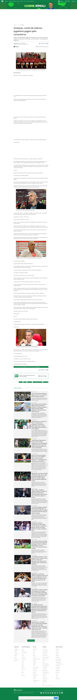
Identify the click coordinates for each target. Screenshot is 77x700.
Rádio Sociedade (58, 660)
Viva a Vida (23, 675)
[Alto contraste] (14, 46)
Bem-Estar (23, 650)
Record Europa (58, 665)
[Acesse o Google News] (46, 43)
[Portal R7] (2, 1)
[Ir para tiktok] (55, 693)
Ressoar (57, 673)
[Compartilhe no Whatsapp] (44, 43)
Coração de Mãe (45, 670)
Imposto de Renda (35, 667)
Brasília (11, 1)
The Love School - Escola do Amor (48, 685)
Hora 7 (34, 665)
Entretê (18, 1)
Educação (34, 662)
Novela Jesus (44, 680)
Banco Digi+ (57, 649)
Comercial (57, 652)
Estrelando (23, 657)
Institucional (59, 647)
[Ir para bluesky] (41, 693)
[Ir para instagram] (68, 1)
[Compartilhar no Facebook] (41, 43)
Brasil (34, 650)
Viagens (23, 672)
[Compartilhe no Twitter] (39, 43)
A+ (16, 46)
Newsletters (57, 655)
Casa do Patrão (45, 667)
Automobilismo (16, 649)
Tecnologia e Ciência (36, 680)
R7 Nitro (23, 667)
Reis (43, 683)
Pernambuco (35, 673)
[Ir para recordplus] (53, 693)
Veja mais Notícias (31, 640)
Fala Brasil (44, 675)
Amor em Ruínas (45, 652)
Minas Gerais (35, 670)
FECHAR (55, 697)
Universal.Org (58, 678)
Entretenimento (26, 647)
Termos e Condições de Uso (30, 692)
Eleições (14, 1)
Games (23, 662)
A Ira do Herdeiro (45, 650)
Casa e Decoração (24, 652)
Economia (34, 660)
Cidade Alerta (45, 668)
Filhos (22, 660)
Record (28, 1)
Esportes (21, 1)
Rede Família (57, 672)
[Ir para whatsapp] (60, 693)
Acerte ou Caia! (45, 649)
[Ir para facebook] (65, 1)
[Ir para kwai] (48, 693)
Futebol (15, 655)
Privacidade (23, 692)
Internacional (35, 668)
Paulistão (15, 660)
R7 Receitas (23, 668)
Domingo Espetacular (46, 672)
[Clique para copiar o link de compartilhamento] (47, 43)
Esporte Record (45, 673)
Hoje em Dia (44, 677)
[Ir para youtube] (62, 693)
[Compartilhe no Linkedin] (42, 43)
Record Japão (58, 667)
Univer (57, 675)
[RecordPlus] (60, 1)
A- (17, 46)
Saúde (34, 678)
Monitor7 (34, 672)
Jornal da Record (45, 678)
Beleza (23, 649)
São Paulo (34, 677)
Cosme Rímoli (16, 43)
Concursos (34, 657)
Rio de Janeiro (35, 675)
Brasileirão (15, 650)
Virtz (22, 673)
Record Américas (58, 662)
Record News (32, 1)
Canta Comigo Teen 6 (46, 665)
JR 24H (25, 1)
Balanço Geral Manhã (46, 657)
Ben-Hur (44, 660)
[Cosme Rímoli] (38, 5)
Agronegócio (35, 649)
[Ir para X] (66, 1)
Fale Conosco (19, 692)
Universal (57, 677)
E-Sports (15, 652)
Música (23, 665)
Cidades (34, 655)
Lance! (15, 657)
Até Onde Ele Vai (45, 655)
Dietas (23, 655)
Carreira (57, 650)
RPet (22, 670)
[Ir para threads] (50, 693)
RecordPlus (57, 657)
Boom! (44, 662)
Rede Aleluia (57, 670)
